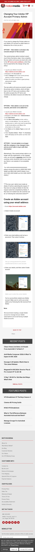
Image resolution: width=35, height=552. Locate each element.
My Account (5, 468)
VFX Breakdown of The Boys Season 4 (17, 397)
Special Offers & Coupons (9, 476)
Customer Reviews (7, 451)
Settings (5, 549)
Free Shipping (5, 473)
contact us (5, 466)
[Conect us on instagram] (3, 522)
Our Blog (4, 448)
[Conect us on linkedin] (18, 522)
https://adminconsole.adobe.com (15, 72)
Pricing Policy (5, 489)
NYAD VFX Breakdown (11, 408)
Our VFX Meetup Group (8, 456)
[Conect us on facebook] (9, 522)
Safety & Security (6, 504)
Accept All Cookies (26, 549)
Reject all (14, 549)
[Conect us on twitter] (6, 522)
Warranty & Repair (7, 494)
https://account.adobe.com (17, 206)
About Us (4, 443)
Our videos (5, 453)
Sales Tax (4, 491)
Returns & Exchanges (8, 471)
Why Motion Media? (7, 445)
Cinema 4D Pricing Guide (12, 402)
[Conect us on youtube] (12, 522)
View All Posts (17, 384)
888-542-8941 (6, 514)
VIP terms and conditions (16, 62)
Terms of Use (6, 496)
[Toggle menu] (32, 5)
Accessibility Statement (8, 502)
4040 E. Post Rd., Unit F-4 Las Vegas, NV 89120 (9, 517)
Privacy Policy (14, 545)
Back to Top (17, 330)
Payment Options (6, 479)
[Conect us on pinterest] (15, 522)
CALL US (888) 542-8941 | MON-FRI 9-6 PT (17, 1)
